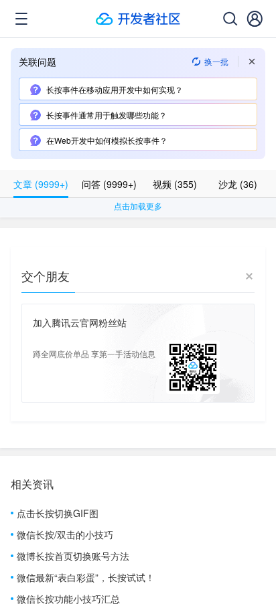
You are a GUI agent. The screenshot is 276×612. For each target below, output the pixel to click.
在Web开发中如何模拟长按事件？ (106, 140)
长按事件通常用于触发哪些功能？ (106, 114)
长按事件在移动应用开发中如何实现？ (114, 89)
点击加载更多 (138, 205)
